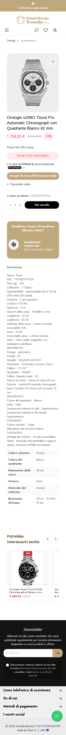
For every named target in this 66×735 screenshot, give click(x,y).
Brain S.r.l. (34, 730)
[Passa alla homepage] (33, 19)
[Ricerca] (36, 30)
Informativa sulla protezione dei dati (38, 668)
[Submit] (57, 653)
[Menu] (6, 30)
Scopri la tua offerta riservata (33, 175)
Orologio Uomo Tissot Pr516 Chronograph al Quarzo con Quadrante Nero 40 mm (25, 591)
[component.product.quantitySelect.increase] (20, 205)
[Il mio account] (55, 30)
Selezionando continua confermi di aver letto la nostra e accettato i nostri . (33, 670)
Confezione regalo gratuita (33, 8)
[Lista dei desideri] (45, 30)
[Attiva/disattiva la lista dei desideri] (53, 61)
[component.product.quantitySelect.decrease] (10, 205)
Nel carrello (42, 205)
